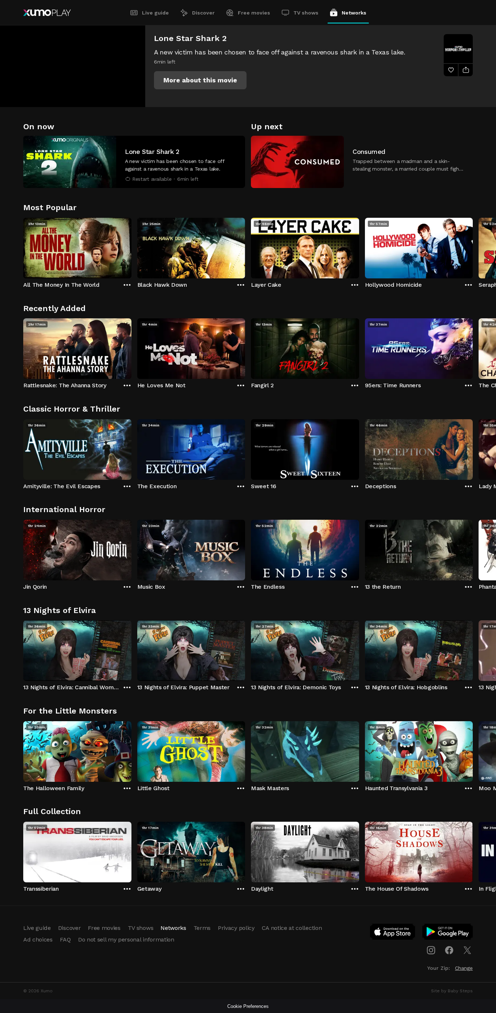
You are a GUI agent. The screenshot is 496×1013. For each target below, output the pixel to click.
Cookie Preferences (248, 1006)
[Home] (47, 12)
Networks (354, 13)
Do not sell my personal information (126, 939)
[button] (200, 80)
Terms (202, 927)
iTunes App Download (393, 933)
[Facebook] (449, 950)
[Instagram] (431, 950)
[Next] (472, 246)
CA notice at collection (292, 927)
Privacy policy (236, 927)
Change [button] (464, 968)
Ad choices (38, 939)
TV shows (305, 13)
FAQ (65, 939)
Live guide (155, 13)
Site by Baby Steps (452, 990)
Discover (203, 13)
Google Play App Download (448, 933)
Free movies (254, 13)
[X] (467, 950)
